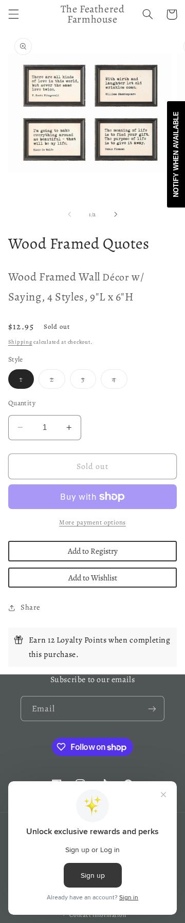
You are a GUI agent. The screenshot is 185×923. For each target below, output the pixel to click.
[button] (13, 14)
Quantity (21, 403)
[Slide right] (115, 214)
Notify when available (176, 154)
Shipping (20, 342)
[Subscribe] (152, 708)
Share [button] (31, 607)
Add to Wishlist (92, 577)
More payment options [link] (92, 522)
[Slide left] (69, 214)
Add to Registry (93, 550)
